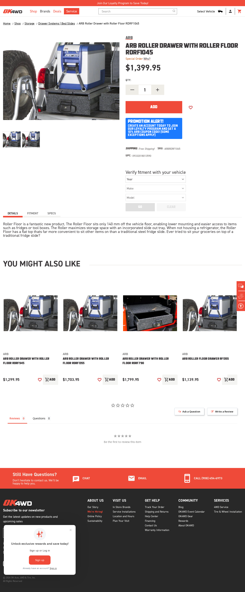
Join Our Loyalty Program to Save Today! (122, 3)
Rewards (183, 520)
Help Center (151, 516)
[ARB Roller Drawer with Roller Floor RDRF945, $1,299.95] (31, 313)
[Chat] (241, 286)
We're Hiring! (95, 511)
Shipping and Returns (157, 511)
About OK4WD (186, 525)
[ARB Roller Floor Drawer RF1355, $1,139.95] (210, 313)
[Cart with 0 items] (239, 11)
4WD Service (221, 507)
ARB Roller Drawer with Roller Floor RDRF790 (145, 361)
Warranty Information (157, 530)
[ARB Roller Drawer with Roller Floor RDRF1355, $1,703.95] (90, 313)
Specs (51, 213)
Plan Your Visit (121, 520)
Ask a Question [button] (191, 411)
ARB (6, 354)
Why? (147, 58)
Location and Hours (123, 516)
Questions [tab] (39, 418)
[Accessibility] (241, 306)
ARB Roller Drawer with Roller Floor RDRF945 (26, 361)
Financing (150, 520)
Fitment (32, 213)
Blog (180, 507)
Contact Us (151, 525)
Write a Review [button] (224, 411)
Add (50, 379)
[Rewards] (241, 296)
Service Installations (124, 511)
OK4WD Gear (185, 516)
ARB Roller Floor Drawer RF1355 (205, 359)
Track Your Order (154, 507)
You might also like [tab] (41, 263)
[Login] (230, 11)
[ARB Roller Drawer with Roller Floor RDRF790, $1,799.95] (150, 313)
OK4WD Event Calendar (191, 511)
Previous (211, 372)
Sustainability (94, 520)
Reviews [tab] (15, 418)
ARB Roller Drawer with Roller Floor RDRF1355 (86, 361)
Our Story (92, 507)
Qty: (128, 80)
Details (13, 213)
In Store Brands (122, 507)
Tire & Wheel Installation (228, 511)
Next (223, 372)
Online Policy (94, 516)
